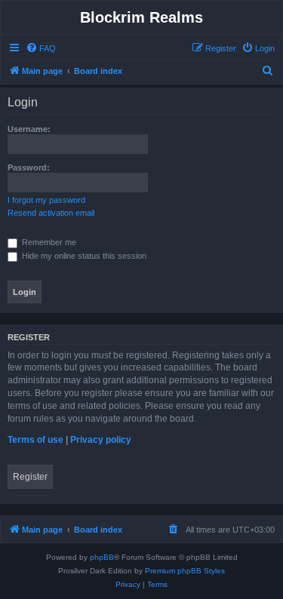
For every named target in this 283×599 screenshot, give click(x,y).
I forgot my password (46, 199)
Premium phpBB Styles (185, 571)
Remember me (48, 242)
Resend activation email (51, 212)
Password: (29, 167)
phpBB (102, 557)
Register (30, 477)
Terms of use (35, 440)
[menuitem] (41, 48)
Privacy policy (100, 440)
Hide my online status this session (83, 255)
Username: (29, 129)
